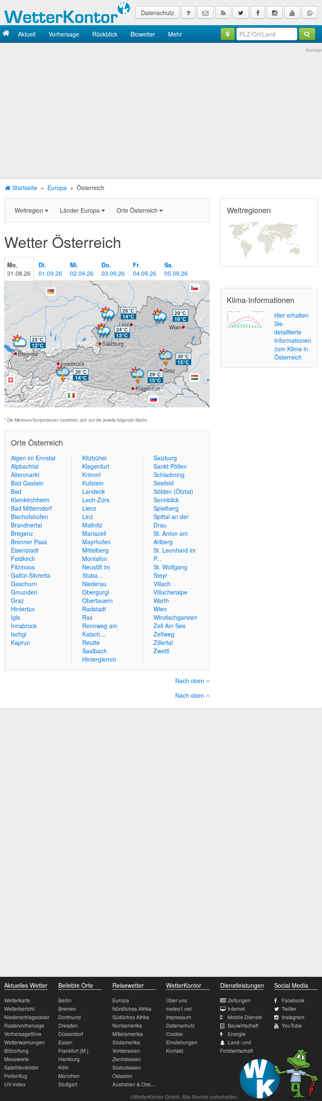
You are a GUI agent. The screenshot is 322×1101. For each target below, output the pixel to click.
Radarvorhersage (24, 1025)
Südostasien (126, 1067)
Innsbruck (73, 364)
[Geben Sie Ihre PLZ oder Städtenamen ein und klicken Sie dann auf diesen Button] (307, 34)
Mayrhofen (96, 541)
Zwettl (161, 651)
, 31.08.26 (19, 269)
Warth (161, 600)
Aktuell (27, 34)
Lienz (89, 508)
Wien (175, 327)
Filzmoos (23, 567)
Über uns (176, 1000)
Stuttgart (67, 1084)
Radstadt (94, 609)
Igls (15, 617)
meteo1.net (179, 1008)
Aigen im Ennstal (33, 458)
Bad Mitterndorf (31, 508)
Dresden (68, 1025)
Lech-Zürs (95, 500)
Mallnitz (92, 525)
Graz (169, 370)
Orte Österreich (138, 210)
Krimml (91, 474)
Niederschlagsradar (26, 1016)
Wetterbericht (19, 1008)
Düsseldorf (70, 1033)
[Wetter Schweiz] (10, 380)
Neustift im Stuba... (96, 571)
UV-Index (15, 1084)
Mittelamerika (127, 1033)
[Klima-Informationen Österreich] (245, 319)
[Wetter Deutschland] (50, 291)
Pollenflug (15, 1075)
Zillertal (163, 642)
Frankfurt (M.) (73, 1050)
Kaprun (20, 642)
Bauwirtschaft (243, 1025)
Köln (63, 1067)
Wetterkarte (17, 1000)
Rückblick (104, 34)
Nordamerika (127, 1025)
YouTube (292, 1025)
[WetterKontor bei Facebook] (258, 12)
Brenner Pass (29, 541)
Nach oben (190, 680)
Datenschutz (157, 12)
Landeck (93, 491)
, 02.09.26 (81, 269)
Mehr (175, 34)
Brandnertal (26, 525)
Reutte (91, 642)
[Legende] (188, 12)
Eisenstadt (25, 550)
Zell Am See (169, 625)
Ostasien (122, 1075)
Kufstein (93, 483)
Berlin (65, 1000)
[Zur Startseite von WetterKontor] (6, 33)
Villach (162, 583)
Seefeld (163, 483)
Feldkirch (23, 558)
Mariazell (94, 533)
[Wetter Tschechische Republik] (194, 287)
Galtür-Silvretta (30, 575)
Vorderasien (126, 1050)
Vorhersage (64, 34)
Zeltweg (163, 634)
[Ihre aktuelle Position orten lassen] (228, 34)
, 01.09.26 (50, 269)
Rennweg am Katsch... (99, 629)
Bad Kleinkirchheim (30, 495)
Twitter (289, 1008)
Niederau (94, 583)
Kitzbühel (94, 458)
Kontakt (174, 1050)
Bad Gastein (27, 483)
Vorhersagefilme (23, 1033)
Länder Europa (80, 210)
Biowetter (142, 34)
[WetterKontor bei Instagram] (275, 12)
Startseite (23, 187)
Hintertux (23, 609)
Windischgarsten (175, 617)
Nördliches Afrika (131, 1008)
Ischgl (18, 634)
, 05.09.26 (176, 269)
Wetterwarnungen (24, 1042)
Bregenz (28, 353)
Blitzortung (16, 1050)
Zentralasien (126, 1058)
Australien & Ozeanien (138, 1084)
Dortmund (69, 1016)
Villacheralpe (170, 592)
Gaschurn (24, 583)
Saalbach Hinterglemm (99, 655)
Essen (65, 1042)
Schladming (168, 474)
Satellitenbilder (21, 1067)
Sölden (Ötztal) (173, 491)
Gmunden (24, 592)
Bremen (67, 1008)
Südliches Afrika (130, 1016)
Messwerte (16, 1058)
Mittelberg (95, 550)
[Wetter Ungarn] (194, 377)
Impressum (178, 1016)
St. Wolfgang (170, 567)
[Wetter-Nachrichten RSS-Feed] (223, 12)
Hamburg (69, 1058)
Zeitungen (239, 1000)
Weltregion (30, 210)
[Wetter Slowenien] (153, 399)
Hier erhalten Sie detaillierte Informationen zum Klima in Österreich (292, 336)
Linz (124, 325)
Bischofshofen (29, 516)
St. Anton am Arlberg (170, 537)
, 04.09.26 (144, 269)
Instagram (293, 1016)
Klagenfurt (147, 388)
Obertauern (97, 600)
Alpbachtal (25, 466)
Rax (87, 617)
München (69, 1075)
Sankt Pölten (170, 466)
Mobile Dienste (245, 1016)
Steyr (160, 575)
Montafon (94, 558)
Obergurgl (95, 592)
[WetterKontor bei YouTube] (292, 12)
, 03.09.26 (113, 269)
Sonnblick (166, 500)
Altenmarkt (25, 474)
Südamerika (126, 1042)
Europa (57, 187)
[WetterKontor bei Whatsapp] (310, 12)
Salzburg (113, 343)
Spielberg (166, 508)
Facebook (293, 1000)
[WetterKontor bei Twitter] (241, 12)
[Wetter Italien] (71, 395)
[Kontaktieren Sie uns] (205, 12)
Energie (237, 1033)
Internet (236, 1008)
